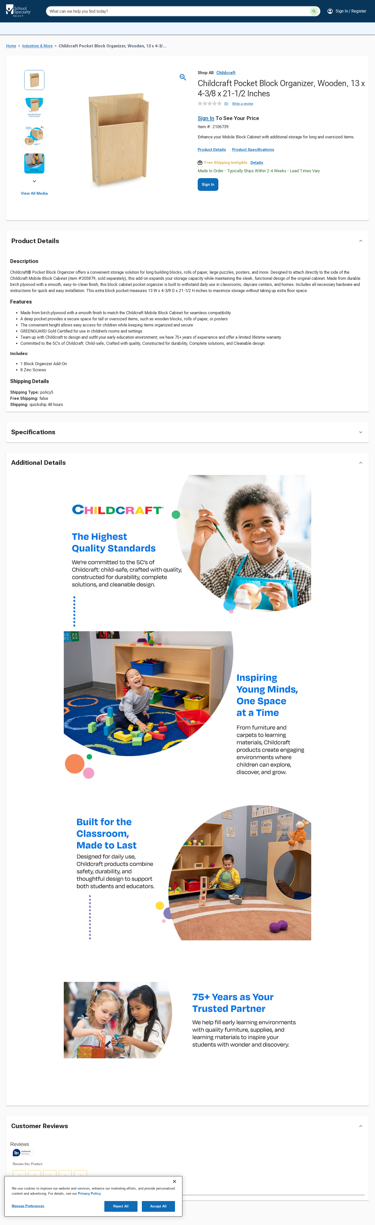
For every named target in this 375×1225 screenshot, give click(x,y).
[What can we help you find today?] (314, 11)
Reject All (121, 1206)
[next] (34, 182)
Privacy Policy (89, 1193)
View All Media (34, 193)
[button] (346, 11)
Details (257, 197)
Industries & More (37, 46)
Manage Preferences (28, 1206)
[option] (34, 84)
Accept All (158, 1206)
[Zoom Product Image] (183, 77)
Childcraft (225, 72)
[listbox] (34, 125)
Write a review (242, 104)
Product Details (212, 184)
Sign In (206, 118)
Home (11, 46)
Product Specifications (253, 184)
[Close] (174, 1181)
